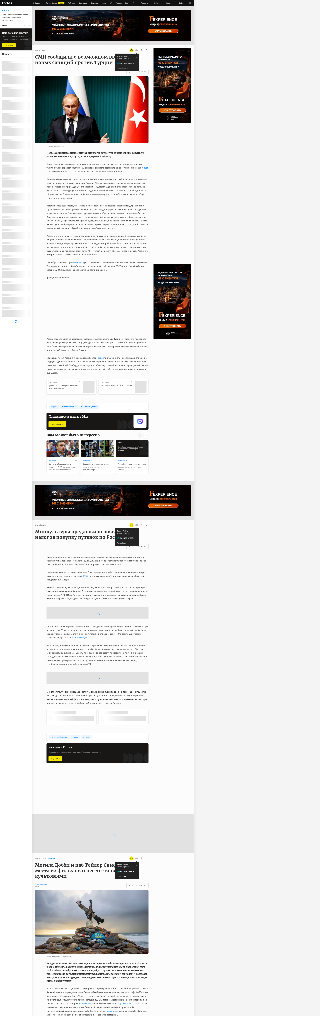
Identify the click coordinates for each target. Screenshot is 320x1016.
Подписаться (57, 424)
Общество (52, 461)
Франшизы (83, 3)
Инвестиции (87, 461)
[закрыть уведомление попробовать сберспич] (137, 57)
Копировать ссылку (139, 72)
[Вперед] (152, 387)
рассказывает (128, 1001)
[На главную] (7, 3)
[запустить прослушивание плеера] (136, 50)
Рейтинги (71, 3)
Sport (127, 3)
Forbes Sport (122, 461)
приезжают (85, 985)
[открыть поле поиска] (190, 3)
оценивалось (85, 963)
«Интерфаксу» (79, 617)
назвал (100, 357)
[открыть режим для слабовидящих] (132, 50)
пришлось (111, 970)
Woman (119, 3)
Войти (181, 3)
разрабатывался (125, 963)
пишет (145, 167)
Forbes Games (54, 3)
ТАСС (85, 575)
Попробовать (122, 68)
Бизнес (120, 754)
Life (111, 3)
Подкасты (94, 3)
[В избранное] (80, 382)
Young (135, 3)
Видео (104, 3)
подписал (79, 262)
